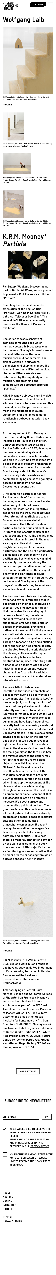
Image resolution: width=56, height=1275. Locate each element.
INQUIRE (7, 104)
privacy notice (39, 1146)
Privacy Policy (12, 1220)
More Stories (28, 1071)
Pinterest (9, 1209)
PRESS (7, 1192)
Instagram (10, 1205)
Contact (8, 1200)
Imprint (7, 1216)
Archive (8, 1196)
